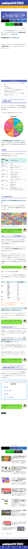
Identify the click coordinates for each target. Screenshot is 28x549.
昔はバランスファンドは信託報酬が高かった (14, 89)
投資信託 (4, 413)
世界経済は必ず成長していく (11, 91)
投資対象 (7, 86)
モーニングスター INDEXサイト (11, 226)
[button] (18, 24)
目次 (12, 80)
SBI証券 (6, 387)
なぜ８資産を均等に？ (9, 88)
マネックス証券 (7, 390)
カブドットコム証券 (8, 397)
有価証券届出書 (14, 34)
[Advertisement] (14, 64)
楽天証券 (6, 393)
